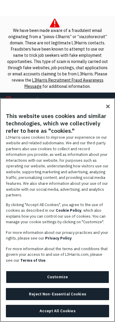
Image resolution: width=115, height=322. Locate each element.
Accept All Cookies (57, 310)
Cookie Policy (68, 210)
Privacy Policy (58, 238)
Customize (57, 276)
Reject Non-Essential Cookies (57, 294)
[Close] (107, 106)
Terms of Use (32, 260)
